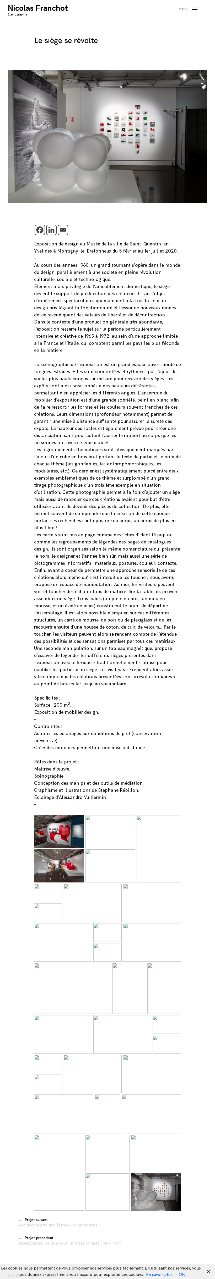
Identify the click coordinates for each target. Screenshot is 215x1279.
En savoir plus (159, 1274)
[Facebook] (40, 230)
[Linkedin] (51, 230)
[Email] (63, 230)
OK (182, 1274)
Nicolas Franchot (38, 8)
